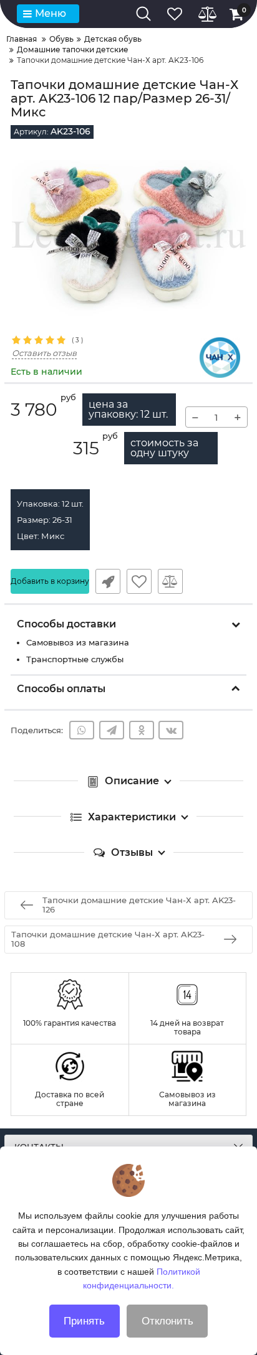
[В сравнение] (170, 581)
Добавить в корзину (50, 581)
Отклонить (167, 1321)
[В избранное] (139, 581)
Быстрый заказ (107, 581)
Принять (84, 1321)
